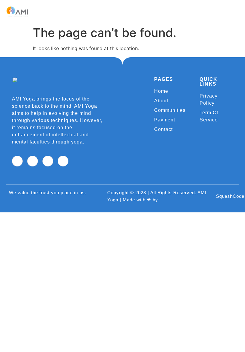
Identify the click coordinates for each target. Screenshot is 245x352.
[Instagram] (63, 161)
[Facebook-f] (17, 161)
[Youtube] (32, 161)
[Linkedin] (47, 161)
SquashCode (230, 196)
